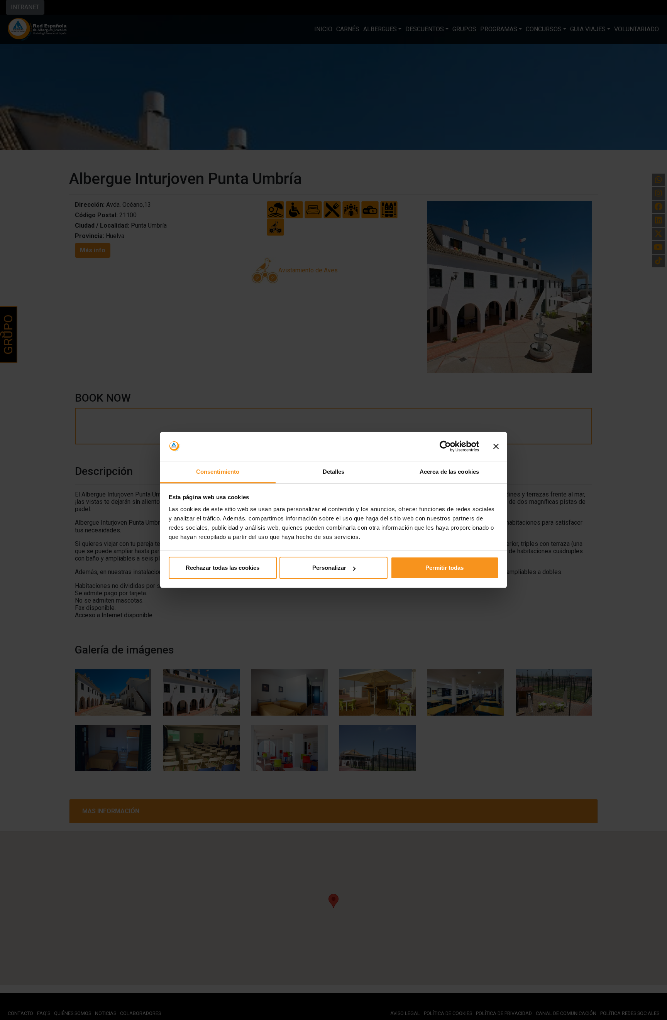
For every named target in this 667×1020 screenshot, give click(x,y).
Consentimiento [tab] (217, 472)
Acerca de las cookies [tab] (449, 472)
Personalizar (329, 567)
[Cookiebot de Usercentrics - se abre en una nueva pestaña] (445, 447)
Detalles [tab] (334, 472)
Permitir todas (444, 567)
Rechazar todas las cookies (222, 567)
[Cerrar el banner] (496, 446)
